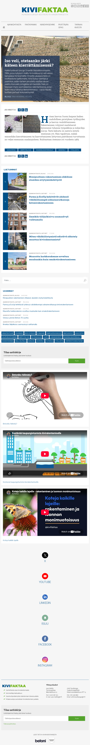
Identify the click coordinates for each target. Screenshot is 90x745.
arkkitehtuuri (7, 333)
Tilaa (77, 361)
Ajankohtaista (14, 24)
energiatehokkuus (54, 333)
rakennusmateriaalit (44, 150)
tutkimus (49, 341)
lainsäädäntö (56, 337)
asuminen (19, 333)
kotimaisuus (36, 337)
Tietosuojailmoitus (10, 724)
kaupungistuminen (9, 337)
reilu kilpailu (20, 341)
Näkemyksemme (47, 24)
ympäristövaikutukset (74, 341)
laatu (45, 337)
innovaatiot (68, 333)
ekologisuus (30, 333)
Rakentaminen (7, 341)
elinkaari (41, 333)
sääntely (62, 150)
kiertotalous (26, 150)
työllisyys (75, 150)
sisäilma (31, 341)
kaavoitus (11, 150)
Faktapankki (31, 24)
